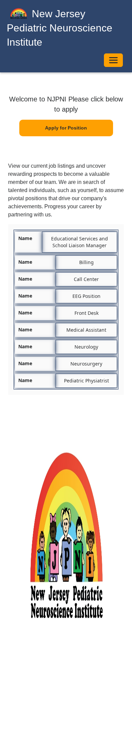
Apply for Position (66, 128)
